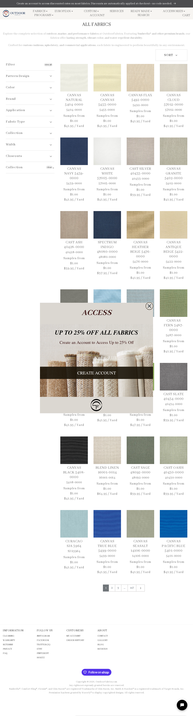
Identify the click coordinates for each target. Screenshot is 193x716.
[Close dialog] (149, 306)
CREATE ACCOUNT (96, 373)
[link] (96, 405)
